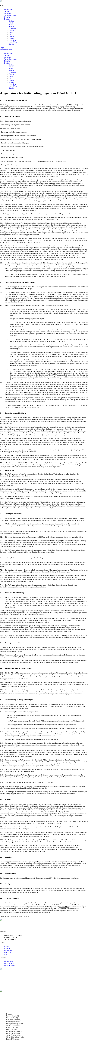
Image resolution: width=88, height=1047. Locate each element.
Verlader (7, 11)
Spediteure (7, 13)
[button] (44, 6)
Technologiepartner (10, 15)
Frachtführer (8, 9)
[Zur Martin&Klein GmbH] (44, 927)
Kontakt (7, 17)
